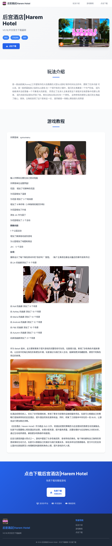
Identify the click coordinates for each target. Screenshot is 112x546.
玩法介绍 (76, 3)
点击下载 (104, 3)
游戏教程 (90, 3)
